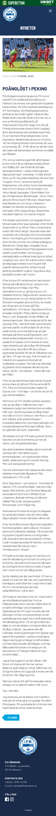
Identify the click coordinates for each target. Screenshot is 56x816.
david (29, 810)
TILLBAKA (12, 717)
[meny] (50, 11)
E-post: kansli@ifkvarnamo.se (21, 785)
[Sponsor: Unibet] (47, 3)
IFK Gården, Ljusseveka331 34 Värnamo (17, 767)
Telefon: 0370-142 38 (16, 781)
